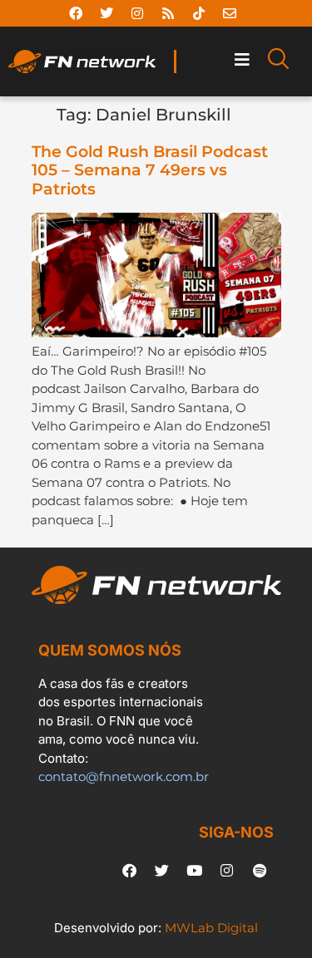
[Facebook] (75, 13)
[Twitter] (106, 13)
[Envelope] (229, 13)
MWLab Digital (211, 928)
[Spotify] (259, 871)
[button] (241, 60)
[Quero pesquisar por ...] (278, 61)
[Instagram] (137, 13)
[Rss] (168, 13)
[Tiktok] (199, 13)
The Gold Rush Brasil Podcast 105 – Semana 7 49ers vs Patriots (150, 170)
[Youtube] (195, 871)
